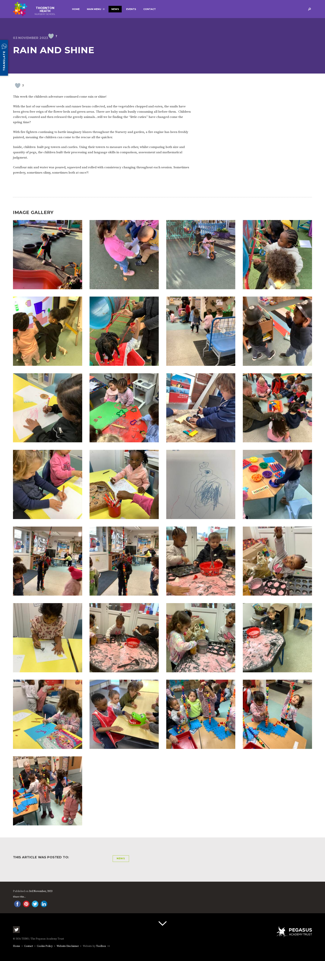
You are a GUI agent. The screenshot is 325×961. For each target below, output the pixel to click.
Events (131, 9)
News (115, 9)
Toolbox (101, 946)
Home (76, 9)
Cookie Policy (45, 946)
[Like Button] (51, 36)
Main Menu (94, 9)
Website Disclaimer (68, 946)
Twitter (16, 929)
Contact (149, 9)
